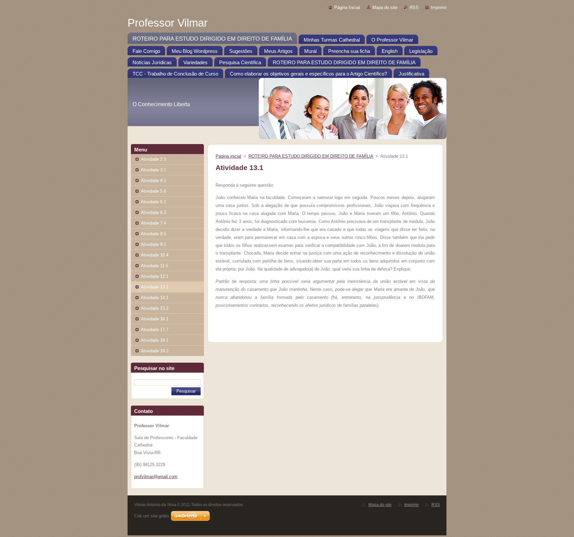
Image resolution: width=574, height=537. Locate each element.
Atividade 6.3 (153, 212)
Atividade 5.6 (153, 191)
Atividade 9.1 (153, 244)
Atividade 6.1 (153, 201)
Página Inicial (347, 7)
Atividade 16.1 (154, 318)
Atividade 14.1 (154, 297)
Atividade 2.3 (153, 159)
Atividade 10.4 (154, 255)
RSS (414, 7)
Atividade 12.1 (154, 276)
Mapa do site (384, 7)
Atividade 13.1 (154, 286)
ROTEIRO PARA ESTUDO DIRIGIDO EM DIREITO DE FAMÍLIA (310, 156)
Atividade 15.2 (154, 308)
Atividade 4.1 (153, 180)
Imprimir (438, 7)
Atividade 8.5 (153, 233)
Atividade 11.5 (154, 265)
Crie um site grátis (151, 515)
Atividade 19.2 (154, 350)
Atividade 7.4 (153, 223)
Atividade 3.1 (153, 169)
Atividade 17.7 (154, 329)
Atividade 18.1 (154, 340)
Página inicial (228, 156)
